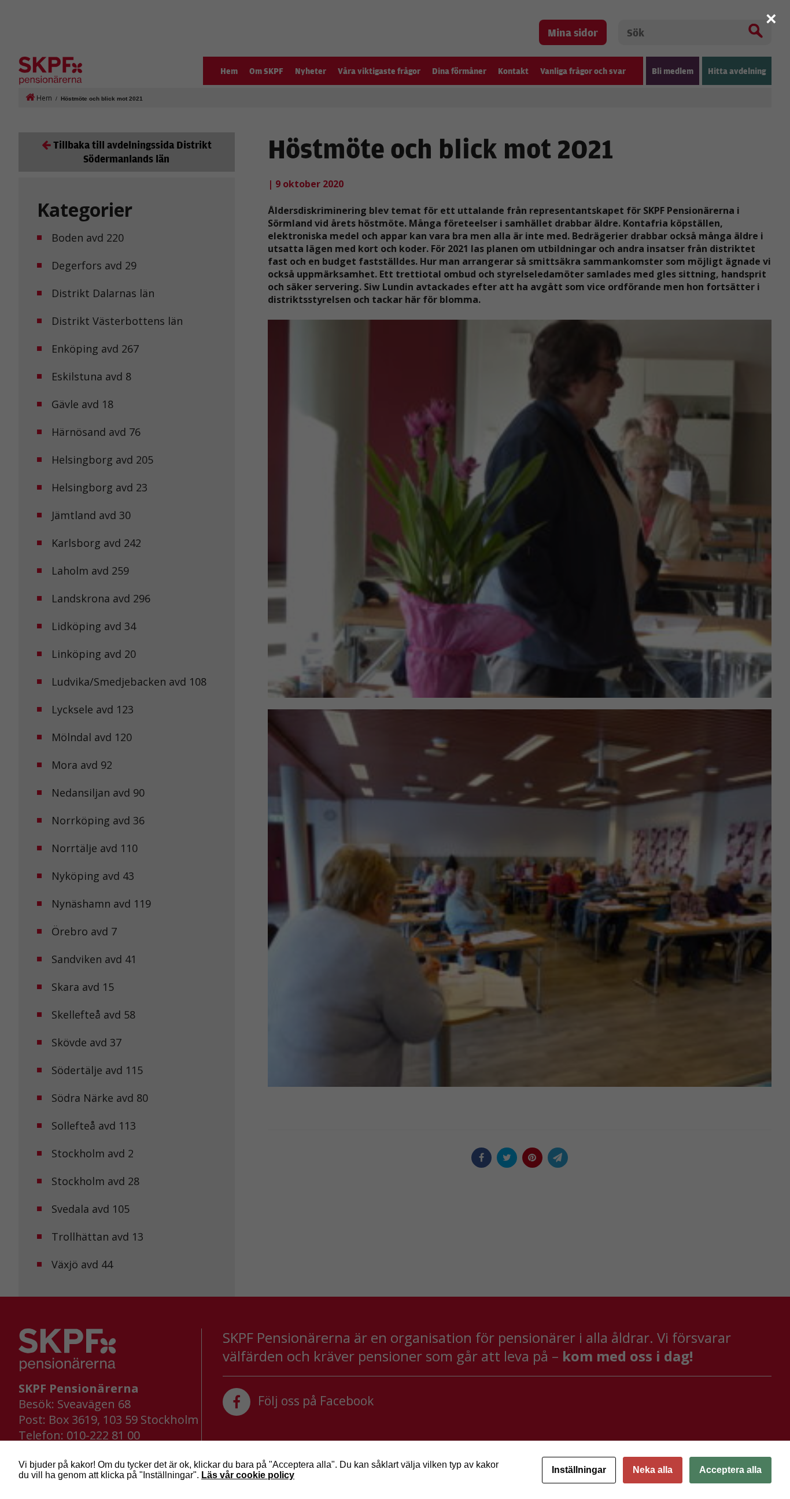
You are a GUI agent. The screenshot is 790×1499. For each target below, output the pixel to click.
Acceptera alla (730, 1470)
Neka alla (653, 1470)
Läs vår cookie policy (247, 1475)
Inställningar (579, 1470)
